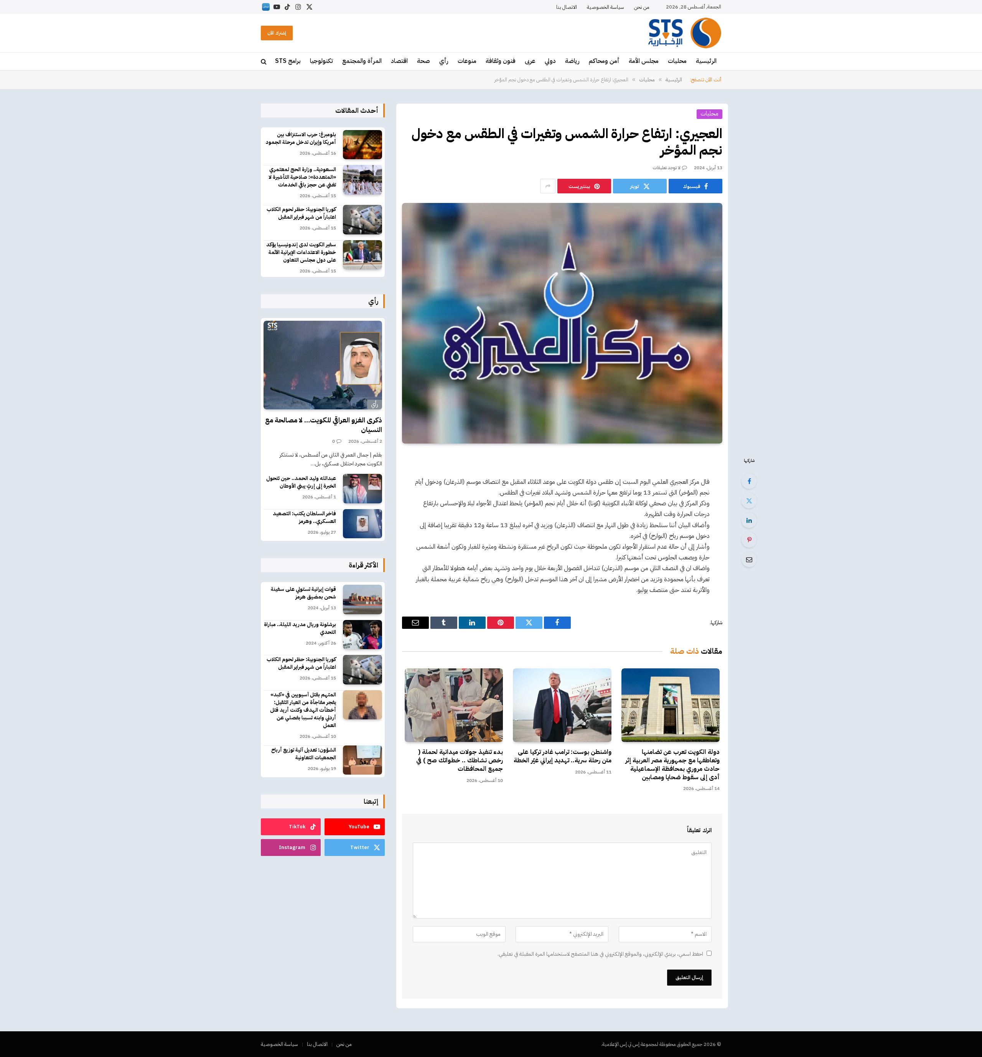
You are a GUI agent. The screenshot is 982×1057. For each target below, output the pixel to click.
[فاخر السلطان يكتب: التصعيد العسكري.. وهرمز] (362, 524)
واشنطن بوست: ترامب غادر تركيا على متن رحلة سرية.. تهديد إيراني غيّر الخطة (562, 756)
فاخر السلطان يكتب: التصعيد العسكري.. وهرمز (304, 517)
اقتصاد (399, 61)
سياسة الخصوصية (605, 7)
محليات (677, 61)
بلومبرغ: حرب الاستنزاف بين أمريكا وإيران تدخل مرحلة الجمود (301, 138)
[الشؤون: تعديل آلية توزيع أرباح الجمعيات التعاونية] (362, 760)
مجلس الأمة (644, 61)
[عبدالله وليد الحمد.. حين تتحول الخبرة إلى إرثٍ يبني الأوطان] (362, 488)
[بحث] (264, 61)
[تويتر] (749, 500)
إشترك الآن (276, 33)
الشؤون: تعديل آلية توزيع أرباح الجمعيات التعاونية (303, 754)
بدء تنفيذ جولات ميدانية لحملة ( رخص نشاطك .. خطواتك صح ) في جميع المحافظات (459, 760)
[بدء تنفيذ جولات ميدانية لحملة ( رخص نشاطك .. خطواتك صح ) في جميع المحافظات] (454, 705)
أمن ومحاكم (604, 61)
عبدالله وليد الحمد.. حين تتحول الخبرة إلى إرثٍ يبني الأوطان (301, 482)
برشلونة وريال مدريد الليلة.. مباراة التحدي (300, 628)
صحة (423, 61)
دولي (550, 61)
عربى (530, 61)
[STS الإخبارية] (684, 33)
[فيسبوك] (749, 481)
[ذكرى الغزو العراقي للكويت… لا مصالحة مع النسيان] (323, 365)
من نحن (641, 7)
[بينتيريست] (749, 539)
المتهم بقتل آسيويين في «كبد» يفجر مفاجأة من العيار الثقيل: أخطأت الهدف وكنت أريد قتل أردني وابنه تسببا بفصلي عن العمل (303, 710)
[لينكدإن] (749, 520)
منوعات (467, 61)
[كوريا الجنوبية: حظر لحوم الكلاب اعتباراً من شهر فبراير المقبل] (362, 219)
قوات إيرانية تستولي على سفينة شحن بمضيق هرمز (303, 593)
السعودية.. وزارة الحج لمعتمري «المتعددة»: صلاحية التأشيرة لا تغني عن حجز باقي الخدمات (302, 177)
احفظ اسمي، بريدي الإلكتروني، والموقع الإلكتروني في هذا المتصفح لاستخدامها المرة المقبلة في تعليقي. (600, 954)
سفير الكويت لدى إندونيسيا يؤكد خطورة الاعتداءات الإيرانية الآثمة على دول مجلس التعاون (301, 252)
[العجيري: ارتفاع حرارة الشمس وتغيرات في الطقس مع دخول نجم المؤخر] (562, 323)
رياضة (572, 61)
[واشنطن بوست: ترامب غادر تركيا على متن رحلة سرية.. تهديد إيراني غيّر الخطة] (562, 705)
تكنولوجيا (321, 61)
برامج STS (288, 61)
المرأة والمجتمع (362, 61)
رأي (443, 61)
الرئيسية (706, 61)
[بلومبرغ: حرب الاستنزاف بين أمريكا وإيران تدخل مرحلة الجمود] (362, 145)
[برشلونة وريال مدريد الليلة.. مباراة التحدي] (362, 635)
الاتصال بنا (566, 7)
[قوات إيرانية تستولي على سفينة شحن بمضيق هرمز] (362, 599)
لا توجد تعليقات (666, 167)
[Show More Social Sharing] (547, 186)
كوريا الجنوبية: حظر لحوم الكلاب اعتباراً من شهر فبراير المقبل (301, 213)
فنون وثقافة (501, 61)
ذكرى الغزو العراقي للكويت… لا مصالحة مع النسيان (323, 425)
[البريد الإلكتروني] (749, 559)
